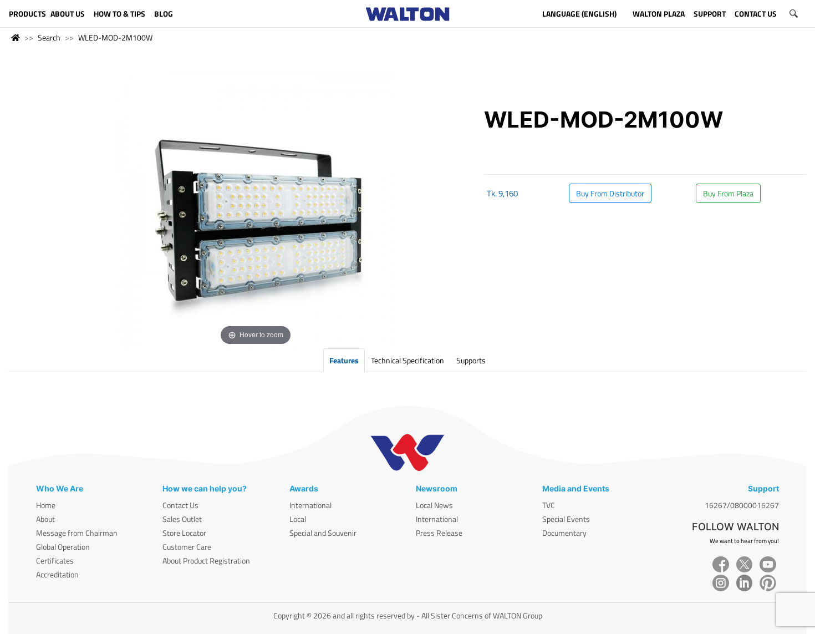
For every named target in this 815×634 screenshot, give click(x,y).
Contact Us (180, 505)
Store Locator (184, 533)
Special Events (566, 519)
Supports (471, 360)
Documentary (564, 533)
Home (45, 505)
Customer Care (186, 546)
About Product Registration (206, 560)
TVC (548, 505)
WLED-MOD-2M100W (115, 37)
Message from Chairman (77, 533)
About (45, 519)
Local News (434, 505)
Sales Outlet (182, 519)
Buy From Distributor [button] (610, 193)
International (310, 505)
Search (49, 37)
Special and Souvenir (322, 533)
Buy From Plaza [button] (728, 193)
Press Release (439, 533)
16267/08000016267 (742, 505)
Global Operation (63, 546)
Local (297, 519)
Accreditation (57, 574)
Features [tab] (344, 360)
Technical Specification (407, 360)
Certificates (55, 560)
